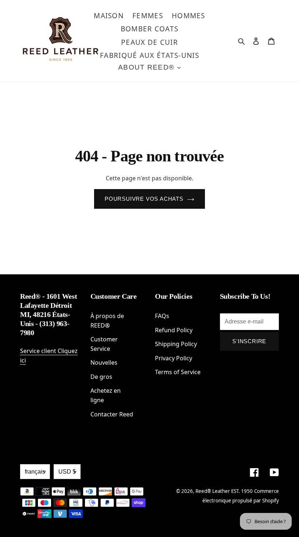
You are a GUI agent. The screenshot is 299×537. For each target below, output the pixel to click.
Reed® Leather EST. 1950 (224, 491)
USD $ (67, 472)
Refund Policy (174, 330)
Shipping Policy (176, 344)
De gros (101, 377)
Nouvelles (103, 362)
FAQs (162, 316)
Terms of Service (178, 372)
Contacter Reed (111, 414)
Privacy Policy (173, 358)
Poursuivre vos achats (144, 199)
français (35, 472)
